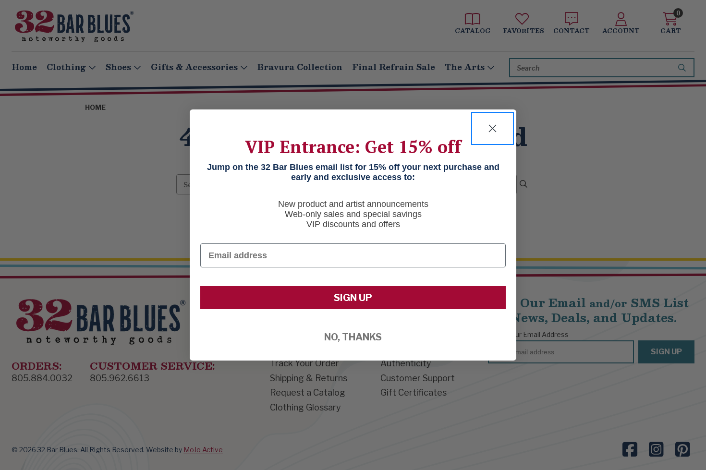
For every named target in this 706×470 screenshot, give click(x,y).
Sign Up (353, 297)
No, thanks (353, 337)
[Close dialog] (492, 128)
